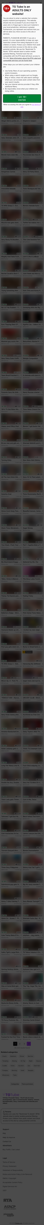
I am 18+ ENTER (22, 98)
